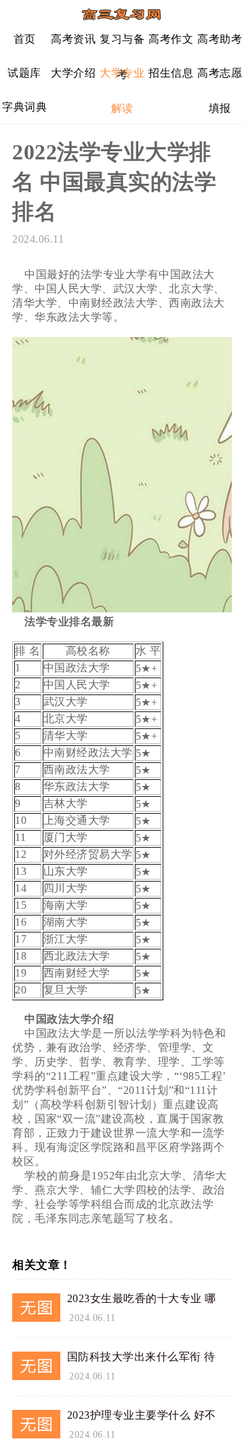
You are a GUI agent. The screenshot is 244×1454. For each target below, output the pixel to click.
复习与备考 (122, 44)
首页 (25, 39)
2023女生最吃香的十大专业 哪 (141, 1298)
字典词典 (24, 107)
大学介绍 (73, 73)
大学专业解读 (122, 78)
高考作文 (170, 39)
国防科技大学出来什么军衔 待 (141, 1356)
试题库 (24, 73)
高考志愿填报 (219, 78)
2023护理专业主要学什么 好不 (141, 1415)
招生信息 (170, 73)
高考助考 (219, 39)
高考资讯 (73, 39)
